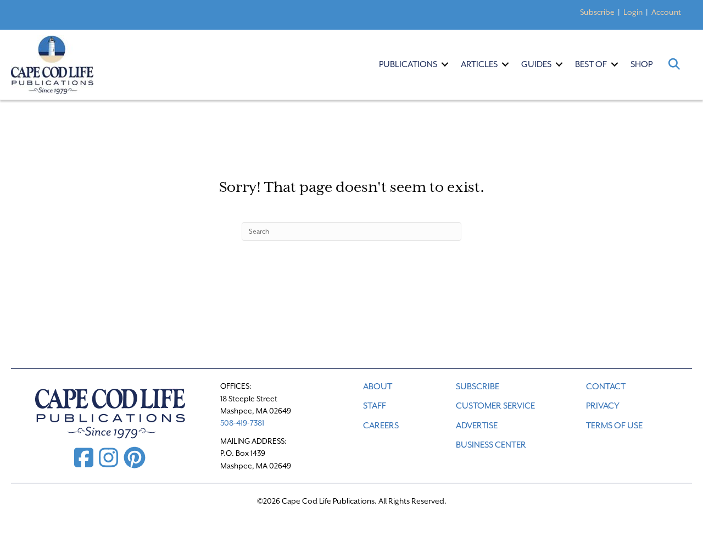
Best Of (591, 64)
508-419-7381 (242, 422)
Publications (408, 64)
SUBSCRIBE (477, 386)
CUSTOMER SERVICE (495, 406)
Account (666, 12)
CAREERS (381, 426)
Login (633, 12)
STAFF (374, 406)
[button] (445, 64)
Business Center (491, 445)
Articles (479, 64)
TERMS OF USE (614, 426)
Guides (536, 64)
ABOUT (377, 386)
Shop (641, 64)
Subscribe (597, 12)
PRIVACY (603, 406)
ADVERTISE (477, 426)
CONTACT (606, 386)
